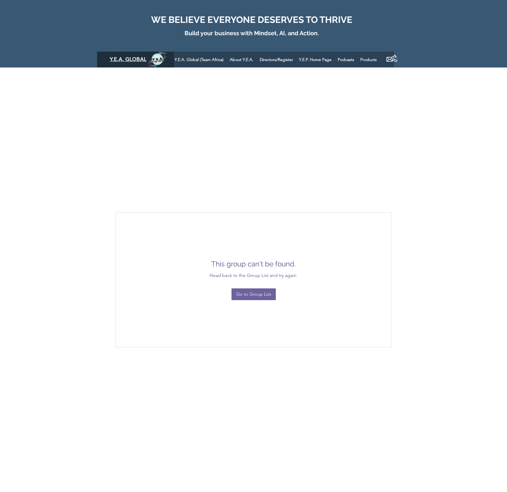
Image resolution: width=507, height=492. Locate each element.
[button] (346, 59)
